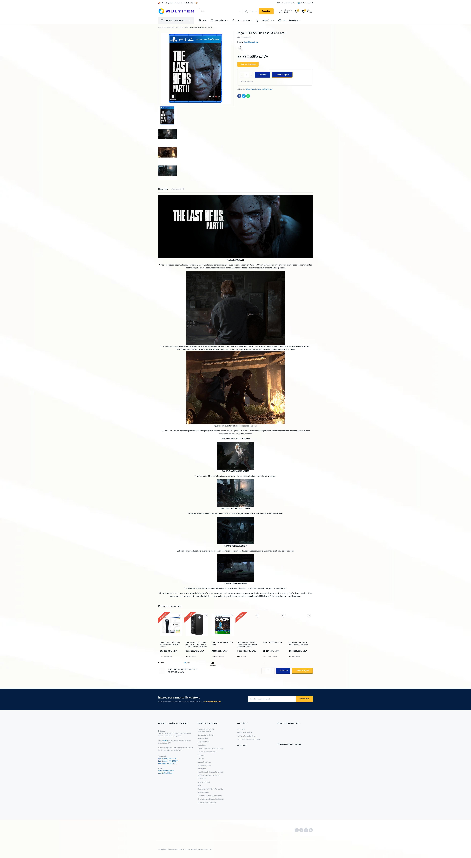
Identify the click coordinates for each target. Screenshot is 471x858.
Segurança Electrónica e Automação (210, 789)
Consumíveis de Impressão (207, 752)
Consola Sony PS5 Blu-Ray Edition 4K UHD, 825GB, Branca (170, 644)
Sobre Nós (241, 729)
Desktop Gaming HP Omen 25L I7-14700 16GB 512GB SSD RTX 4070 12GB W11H (196, 644)
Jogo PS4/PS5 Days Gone (272, 642)
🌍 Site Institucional (305, 3)
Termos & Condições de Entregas (248, 739)
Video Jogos (184, 27)
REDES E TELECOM (243, 20)
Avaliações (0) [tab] (177, 188)
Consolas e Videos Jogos (171, 27)
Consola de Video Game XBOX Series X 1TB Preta (298, 643)
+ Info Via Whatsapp (248, 64)
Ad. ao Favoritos (247, 81)
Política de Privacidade (245, 732)
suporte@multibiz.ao (165, 773)
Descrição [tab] (163, 188)
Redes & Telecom (204, 782)
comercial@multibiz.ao (166, 771)
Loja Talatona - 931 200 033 (168, 759)
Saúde (200, 785)
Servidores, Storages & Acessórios (210, 796)
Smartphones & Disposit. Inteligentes (211, 799)
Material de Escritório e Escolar (209, 775)
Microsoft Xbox (203, 738)
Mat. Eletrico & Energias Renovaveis (210, 772)
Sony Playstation (251, 42)
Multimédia (202, 779)
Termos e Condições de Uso (246, 736)
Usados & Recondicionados (207, 802)
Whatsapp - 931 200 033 (167, 763)
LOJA (204, 20)
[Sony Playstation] (213, 664)
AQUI (165, 741)
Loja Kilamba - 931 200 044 (168, 761)
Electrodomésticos (204, 762)
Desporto (201, 755)
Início (160, 27)
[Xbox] (290, 662)
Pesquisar (266, 11)
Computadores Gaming (206, 735)
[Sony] (161, 662)
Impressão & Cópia (204, 765)
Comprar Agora (282, 75)
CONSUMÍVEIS (266, 20)
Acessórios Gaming (204, 731)
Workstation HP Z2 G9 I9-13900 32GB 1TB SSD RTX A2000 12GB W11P (247, 644)
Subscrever (304, 699)
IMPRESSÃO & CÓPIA (290, 20)
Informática (202, 769)
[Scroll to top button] (465, 852)
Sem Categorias (203, 792)
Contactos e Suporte (286, 3)
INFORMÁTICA (220, 20)
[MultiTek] (176, 11)
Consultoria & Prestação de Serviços (210, 748)
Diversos (201, 758)
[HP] (187, 662)
